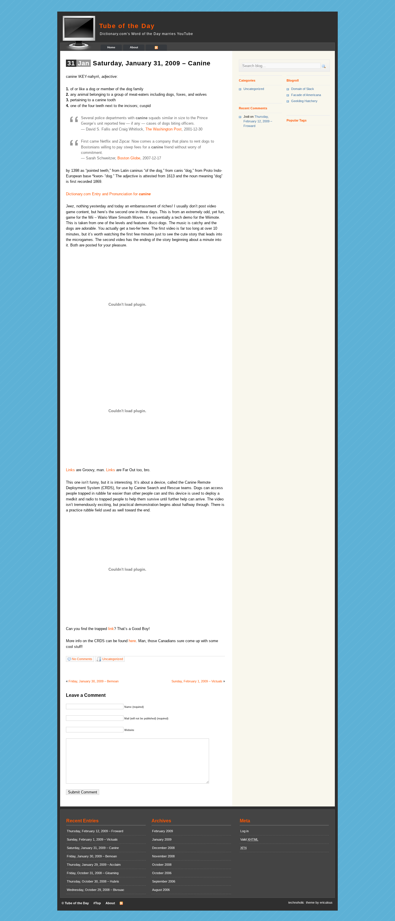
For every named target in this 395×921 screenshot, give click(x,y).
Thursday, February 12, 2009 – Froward (257, 121)
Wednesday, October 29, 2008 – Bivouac (95, 889)
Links (70, 470)
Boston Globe (128, 158)
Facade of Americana (306, 95)
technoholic (296, 902)
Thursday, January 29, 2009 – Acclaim (94, 864)
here (132, 641)
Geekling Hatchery (304, 101)
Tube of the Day (127, 26)
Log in (244, 831)
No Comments (82, 659)
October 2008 (161, 864)
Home (111, 47)
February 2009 (162, 831)
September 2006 (163, 881)
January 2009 (161, 839)
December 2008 (163, 848)
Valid (249, 839)
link (111, 629)
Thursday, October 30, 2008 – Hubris (93, 881)
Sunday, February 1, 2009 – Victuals (196, 681)
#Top (97, 903)
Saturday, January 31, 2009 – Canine (152, 63)
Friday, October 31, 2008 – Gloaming (93, 873)
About (134, 47)
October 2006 (161, 873)
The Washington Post (163, 129)
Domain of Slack (302, 89)
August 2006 (161, 889)
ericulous (326, 902)
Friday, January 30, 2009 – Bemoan (94, 681)
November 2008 (163, 856)
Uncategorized (112, 659)
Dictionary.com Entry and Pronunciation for (108, 194)
